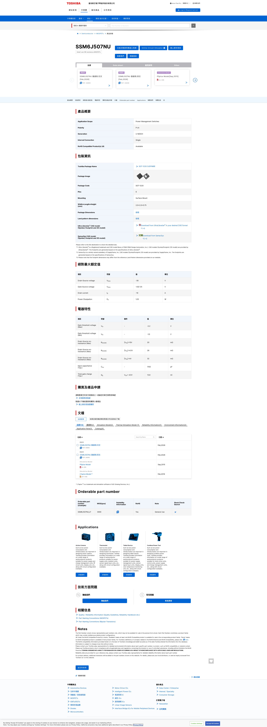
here (186, 640)
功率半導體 (74, 691)
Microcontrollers (76, 712)
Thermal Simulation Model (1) (127, 425)
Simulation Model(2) (105, 425)
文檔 (116, 100)
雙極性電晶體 (75, 705)
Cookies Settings (196, 723)
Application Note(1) (84, 428)
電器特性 (97, 100)
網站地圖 (197, 677)
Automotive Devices (78, 688)
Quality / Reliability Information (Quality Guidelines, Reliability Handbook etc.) (109, 615)
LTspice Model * (86, 474)
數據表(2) (90, 425)
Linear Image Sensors (123, 705)
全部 (89, 65)
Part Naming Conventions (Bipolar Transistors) (97, 622)
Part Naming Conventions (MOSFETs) (93, 618)
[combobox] (150, 26)
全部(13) (80, 425)
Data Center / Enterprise (169, 688)
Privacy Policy (138, 725)
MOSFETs (100, 33)
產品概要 (70, 100)
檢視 (137, 212)
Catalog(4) (99, 428)
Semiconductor (87, 33)
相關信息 (158, 100)
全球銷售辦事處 (84, 398)
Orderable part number (127, 100)
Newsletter (163, 704)
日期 (160, 437)
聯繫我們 (150, 100)
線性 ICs (118, 698)
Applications (141, 100)
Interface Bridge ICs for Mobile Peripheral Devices (134, 708)
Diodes (73, 708)
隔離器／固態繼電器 (77, 695)
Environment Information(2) (175, 425)
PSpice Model (85, 464)
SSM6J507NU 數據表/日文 (90, 445)
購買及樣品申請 (107, 100)
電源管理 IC (119, 695)
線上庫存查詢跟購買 (86, 404)
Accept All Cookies (212, 723)
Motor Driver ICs (121, 688)
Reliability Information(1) (151, 425)
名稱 (79, 437)
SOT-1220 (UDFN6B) (147, 166)
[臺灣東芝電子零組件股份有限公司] (102, 3)
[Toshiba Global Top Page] (78, 3)
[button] (180, 3)
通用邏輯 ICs (120, 702)
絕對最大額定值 (87, 100)
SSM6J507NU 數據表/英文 (90, 455)
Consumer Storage (166, 695)
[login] (211, 661)
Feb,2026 (161, 445)
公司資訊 (162, 709)
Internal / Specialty (166, 691)
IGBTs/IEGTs (75, 702)
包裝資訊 (78, 100)
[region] (133, 723)
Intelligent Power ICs (123, 691)
